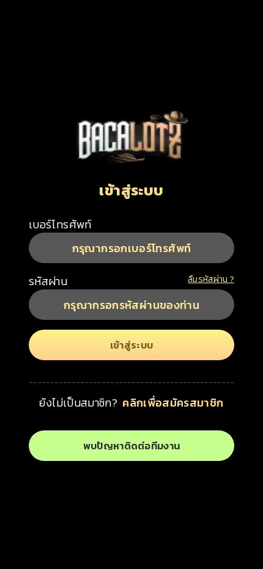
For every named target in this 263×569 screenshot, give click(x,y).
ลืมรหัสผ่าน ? (211, 279)
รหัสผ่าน (48, 281)
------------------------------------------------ (131, 382)
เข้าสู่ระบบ (131, 190)
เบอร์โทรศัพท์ (60, 224)
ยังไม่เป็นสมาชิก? (78, 402)
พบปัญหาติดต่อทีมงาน (131, 445)
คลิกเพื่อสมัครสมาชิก (172, 402)
